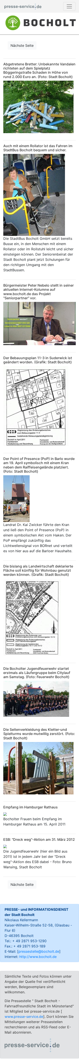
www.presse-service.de (24, 1016)
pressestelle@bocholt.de (38, 951)
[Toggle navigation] (69, 6)
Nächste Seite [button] (22, 45)
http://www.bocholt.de (38, 956)
